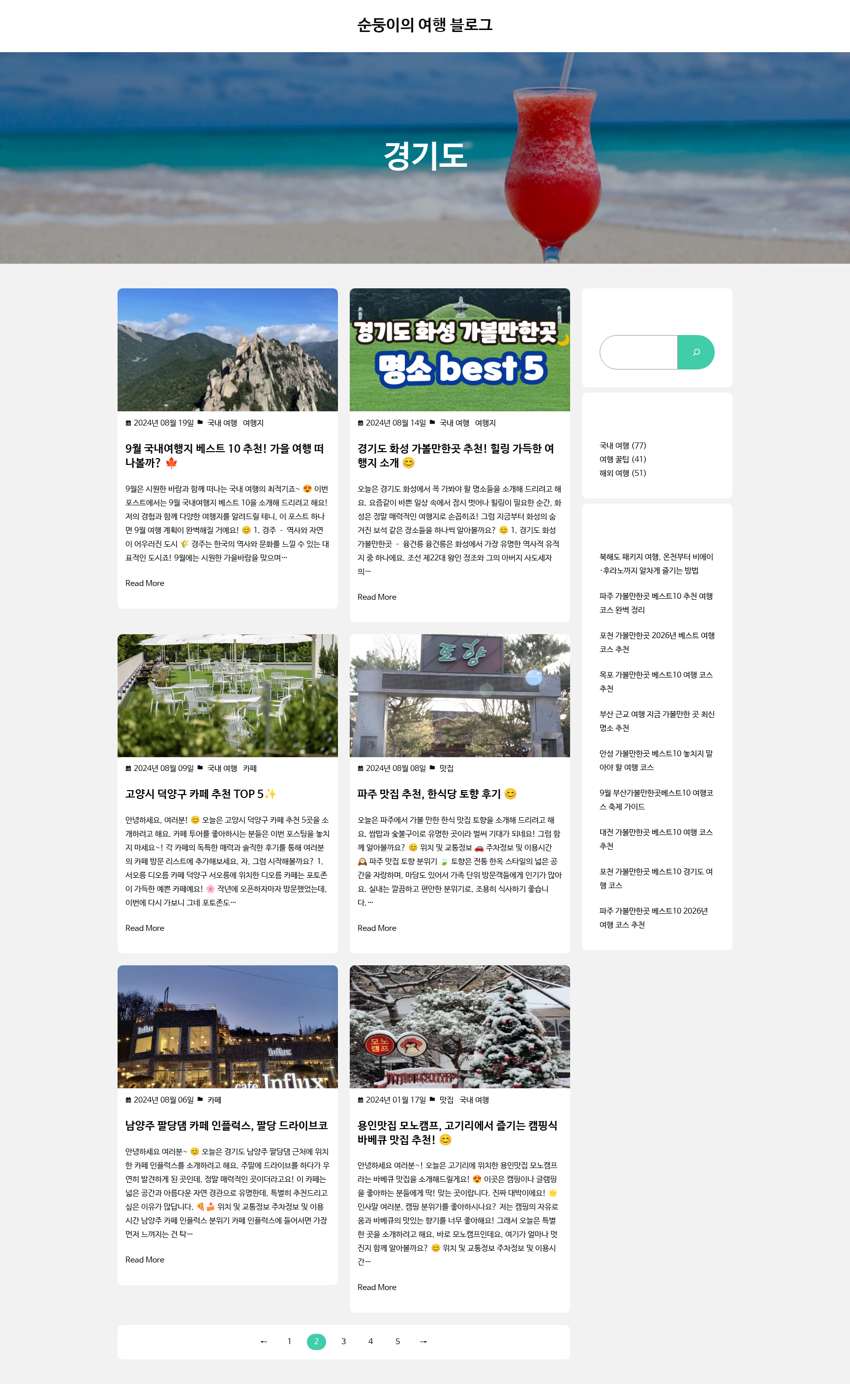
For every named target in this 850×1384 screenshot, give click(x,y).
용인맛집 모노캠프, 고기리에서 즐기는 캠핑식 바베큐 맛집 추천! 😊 (458, 1133)
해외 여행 (614, 473)
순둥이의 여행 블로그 (425, 26)
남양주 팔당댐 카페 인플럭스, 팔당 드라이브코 (226, 1126)
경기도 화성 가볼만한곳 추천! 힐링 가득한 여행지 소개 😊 (456, 456)
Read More (144, 583)
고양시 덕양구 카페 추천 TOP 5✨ (201, 794)
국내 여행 (222, 423)
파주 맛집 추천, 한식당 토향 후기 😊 (437, 794)
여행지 (253, 423)
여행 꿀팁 (614, 459)
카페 (250, 768)
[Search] (696, 352)
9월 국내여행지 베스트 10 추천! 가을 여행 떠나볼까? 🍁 (224, 456)
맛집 (447, 768)
